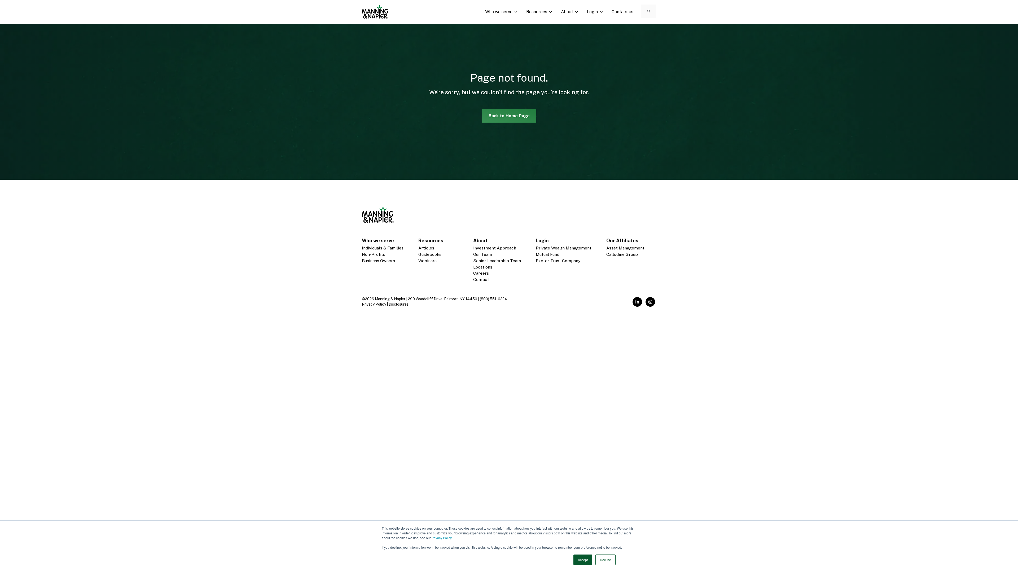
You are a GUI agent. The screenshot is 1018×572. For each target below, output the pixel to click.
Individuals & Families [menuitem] (382, 248)
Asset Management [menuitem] (625, 248)
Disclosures (399, 304)
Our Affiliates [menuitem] (622, 240)
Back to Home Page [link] (509, 115)
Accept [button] (583, 559)
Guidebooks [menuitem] (429, 254)
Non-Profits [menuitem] (373, 254)
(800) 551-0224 (493, 299)
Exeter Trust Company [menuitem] (558, 260)
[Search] (648, 11)
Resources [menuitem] (430, 240)
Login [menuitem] (542, 240)
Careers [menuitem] (481, 273)
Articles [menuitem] (426, 248)
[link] (375, 11)
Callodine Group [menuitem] (622, 254)
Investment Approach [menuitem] (494, 248)
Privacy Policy (441, 537)
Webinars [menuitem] (427, 260)
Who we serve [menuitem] (378, 240)
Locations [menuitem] (482, 267)
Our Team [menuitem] (482, 254)
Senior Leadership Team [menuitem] (497, 260)
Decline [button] (605, 559)
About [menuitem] (480, 240)
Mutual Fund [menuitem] (547, 254)
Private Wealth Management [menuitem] (563, 248)
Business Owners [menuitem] (378, 260)
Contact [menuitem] (481, 279)
